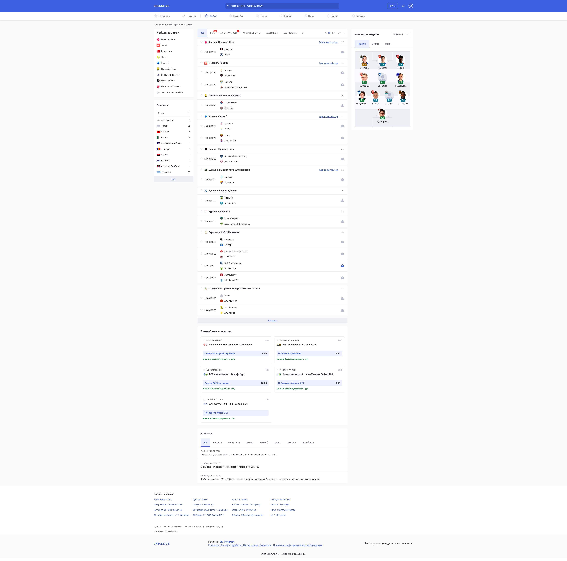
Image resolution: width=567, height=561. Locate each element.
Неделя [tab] (361, 44)
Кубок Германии (230, 232)
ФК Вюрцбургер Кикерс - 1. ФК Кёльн (210, 510)
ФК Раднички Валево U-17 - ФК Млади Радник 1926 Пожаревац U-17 (172, 515)
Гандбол (210, 527)
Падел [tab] (277, 442)
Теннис (166, 527)
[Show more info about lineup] (342, 52)
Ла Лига (224, 63)
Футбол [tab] (217, 442)
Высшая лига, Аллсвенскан (234, 169)
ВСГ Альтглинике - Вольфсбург (246, 505)
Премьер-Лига (226, 42)
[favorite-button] (201, 42)
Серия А (222, 116)
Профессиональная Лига (246, 288)
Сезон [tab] (388, 44)
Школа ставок (250, 545)
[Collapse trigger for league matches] (342, 42)
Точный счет (172, 531)
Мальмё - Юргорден (280, 505)
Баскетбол (177, 527)
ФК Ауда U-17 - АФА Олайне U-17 (208, 515)
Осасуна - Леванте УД (203, 505)
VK (221, 541)
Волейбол (199, 527)
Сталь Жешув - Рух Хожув (244, 510)
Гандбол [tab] (292, 442)
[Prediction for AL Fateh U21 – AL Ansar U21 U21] (236, 409)
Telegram (229, 541)
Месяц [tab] (375, 44)
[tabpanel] (272, 181)
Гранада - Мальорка (280, 499)
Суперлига (224, 211)
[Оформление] (403, 6)
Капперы (225, 545)
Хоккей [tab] (264, 442)
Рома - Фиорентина (163, 499)
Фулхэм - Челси (200, 499)
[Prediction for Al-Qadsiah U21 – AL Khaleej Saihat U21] (309, 379)
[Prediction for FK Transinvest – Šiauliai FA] (309, 350)
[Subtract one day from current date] (344, 33)
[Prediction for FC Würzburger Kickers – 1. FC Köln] (236, 350)
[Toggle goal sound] (304, 33)
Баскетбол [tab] (234, 442)
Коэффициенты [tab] (251, 33)
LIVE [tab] (213, 32)
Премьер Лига (226, 149)
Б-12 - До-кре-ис (278, 515)
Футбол (157, 527)
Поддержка (316, 545)
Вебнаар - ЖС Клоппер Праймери (248, 515)
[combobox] (393, 6)
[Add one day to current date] (326, 33)
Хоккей (188, 527)
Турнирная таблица (328, 42)
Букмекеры (265, 545)
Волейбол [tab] (308, 442)
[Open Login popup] (410, 6)
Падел (220, 527)
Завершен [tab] (271, 33)
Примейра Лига (231, 95)
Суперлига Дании (227, 190)
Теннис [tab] (250, 442)
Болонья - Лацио (240, 499)
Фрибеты (236, 545)
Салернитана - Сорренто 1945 (168, 505)
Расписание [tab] (290, 33)
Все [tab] (202, 33)
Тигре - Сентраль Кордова (283, 510)
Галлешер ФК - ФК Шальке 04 (168, 510)
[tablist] (249, 33)
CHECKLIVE (161, 6)
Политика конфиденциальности (291, 545)
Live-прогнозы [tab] (229, 32)
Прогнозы (158, 531)
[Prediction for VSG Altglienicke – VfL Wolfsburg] (236, 379)
